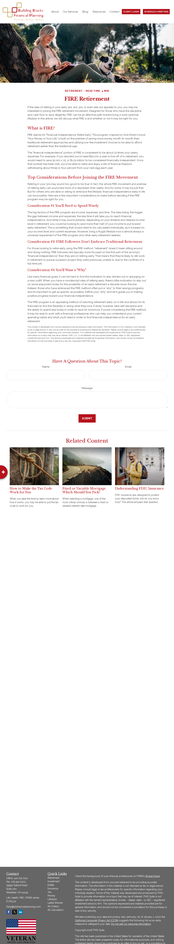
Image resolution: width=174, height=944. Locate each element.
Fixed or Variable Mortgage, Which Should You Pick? (84, 490)
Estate (51, 885)
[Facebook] (8, 912)
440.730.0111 (21, 878)
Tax (49, 892)
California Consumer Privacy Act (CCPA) (96, 920)
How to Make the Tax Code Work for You (31, 490)
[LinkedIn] (20, 912)
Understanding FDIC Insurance (139, 488)
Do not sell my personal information (131, 924)
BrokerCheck (153, 876)
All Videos (53, 906)
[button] (55, 12)
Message (87, 388)
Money (51, 895)
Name (45, 366)
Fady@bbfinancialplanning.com (23, 906)
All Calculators (56, 910)
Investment (53, 881)
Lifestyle (52, 899)
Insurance (53, 888)
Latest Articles (55, 902)
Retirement (53, 877)
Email (128, 366)
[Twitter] (14, 912)
